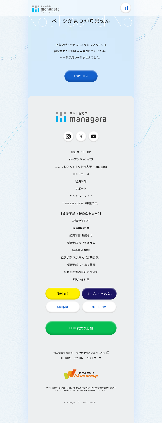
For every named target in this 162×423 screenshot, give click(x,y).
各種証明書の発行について (81, 272)
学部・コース (81, 174)
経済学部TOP (80, 221)
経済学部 (81, 181)
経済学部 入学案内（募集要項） (81, 257)
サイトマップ (94, 358)
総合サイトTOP (81, 152)
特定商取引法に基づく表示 (90, 352)
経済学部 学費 (81, 250)
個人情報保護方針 (63, 352)
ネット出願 (99, 307)
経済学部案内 (81, 228)
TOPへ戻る (81, 76)
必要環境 (79, 358)
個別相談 (62, 307)
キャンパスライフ (81, 196)
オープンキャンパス (81, 159)
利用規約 (66, 358)
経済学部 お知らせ (81, 235)
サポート (81, 188)
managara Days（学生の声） (81, 203)
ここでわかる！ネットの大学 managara (81, 167)
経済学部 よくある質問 (81, 265)
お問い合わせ (81, 279)
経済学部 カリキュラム (81, 243)
